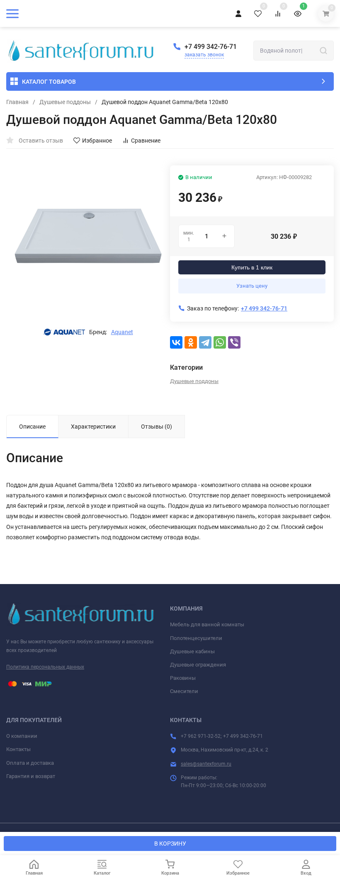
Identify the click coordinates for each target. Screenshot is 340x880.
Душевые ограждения (198, 665)
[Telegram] (205, 342)
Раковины (183, 678)
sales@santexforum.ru (206, 764)
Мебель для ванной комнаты (207, 624)
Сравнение (145, 140)
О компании (21, 736)
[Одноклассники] (191, 342)
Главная (17, 102)
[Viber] (234, 342)
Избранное (97, 140)
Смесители (184, 691)
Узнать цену (251, 286)
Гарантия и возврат (30, 776)
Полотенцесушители (196, 638)
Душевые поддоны (65, 102)
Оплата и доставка (30, 763)
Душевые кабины (192, 651)
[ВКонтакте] (176, 342)
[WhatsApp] (220, 342)
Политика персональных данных (45, 667)
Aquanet (122, 332)
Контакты (18, 749)
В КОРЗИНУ (170, 843)
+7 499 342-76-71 (211, 47)
